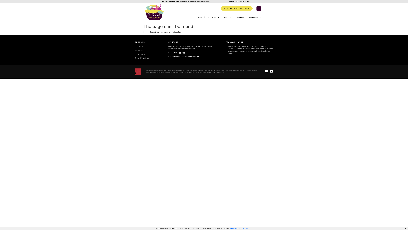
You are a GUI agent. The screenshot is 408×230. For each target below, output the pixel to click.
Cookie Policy (140, 54)
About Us (227, 17)
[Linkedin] (258, 8)
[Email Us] (266, 72)
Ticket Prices (254, 17)
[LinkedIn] (271, 72)
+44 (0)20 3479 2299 (243, 2)
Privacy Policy (140, 50)
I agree (245, 228)
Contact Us (240, 17)
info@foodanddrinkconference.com (183, 56)
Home (200, 17)
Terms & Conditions (142, 58)
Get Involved (212, 17)
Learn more (234, 228)
